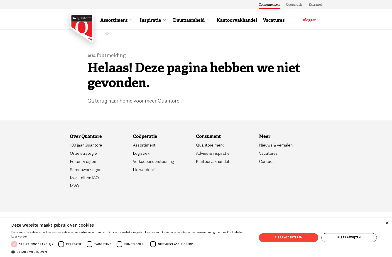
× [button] (387, 223)
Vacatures (274, 20)
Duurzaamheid (189, 20)
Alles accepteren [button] (288, 237)
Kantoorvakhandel (237, 20)
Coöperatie (294, 4)
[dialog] (196, 237)
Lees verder (19, 236)
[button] (130, 252)
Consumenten (269, 4)
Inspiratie (150, 20)
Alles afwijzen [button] (349, 237)
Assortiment (114, 20)
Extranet (315, 4)
